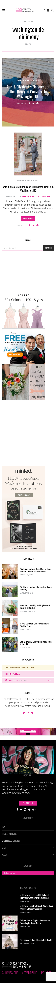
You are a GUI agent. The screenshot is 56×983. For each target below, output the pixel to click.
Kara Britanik (28, 196)
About (4, 854)
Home (4, 826)
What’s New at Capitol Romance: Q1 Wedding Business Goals (35, 922)
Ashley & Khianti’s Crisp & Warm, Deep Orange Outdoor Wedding (36, 907)
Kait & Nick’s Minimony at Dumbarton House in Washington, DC (28, 189)
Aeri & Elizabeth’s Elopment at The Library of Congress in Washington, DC (28, 91)
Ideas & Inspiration (9, 833)
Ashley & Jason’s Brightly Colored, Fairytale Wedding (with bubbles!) (34, 896)
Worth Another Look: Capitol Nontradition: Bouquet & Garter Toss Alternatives (35, 570)
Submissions (10, 972)
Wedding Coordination (11, 840)
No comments (44, 196)
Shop (4, 847)
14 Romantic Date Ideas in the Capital (36, 940)
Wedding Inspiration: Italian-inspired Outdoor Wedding (36, 588)
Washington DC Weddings (28, 80)
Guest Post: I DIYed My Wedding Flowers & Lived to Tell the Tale (35, 606)
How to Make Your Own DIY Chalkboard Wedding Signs (34, 624)
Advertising (29, 972)
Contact (28, 803)
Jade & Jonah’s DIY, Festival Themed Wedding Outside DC (36, 643)
